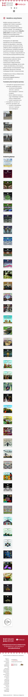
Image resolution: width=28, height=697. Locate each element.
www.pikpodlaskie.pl (14, 648)
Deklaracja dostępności (19, 695)
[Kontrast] (14, 8)
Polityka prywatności (7, 695)
